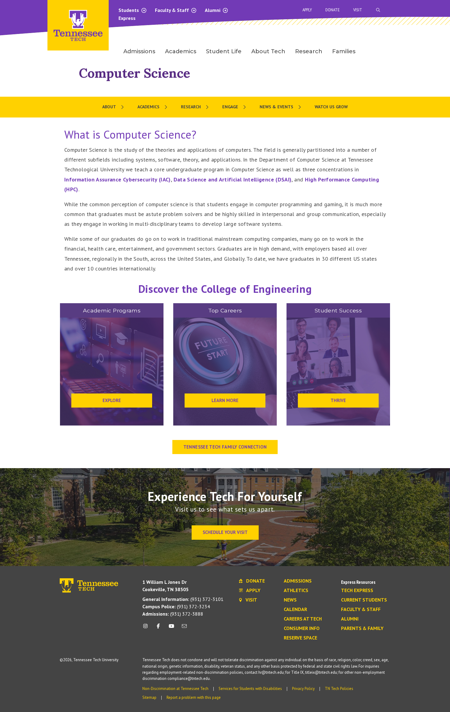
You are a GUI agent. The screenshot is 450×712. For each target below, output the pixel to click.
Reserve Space (300, 638)
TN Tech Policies (339, 688)
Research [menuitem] (308, 51)
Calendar (295, 609)
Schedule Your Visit (225, 532)
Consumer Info (302, 628)
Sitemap (149, 697)
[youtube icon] (171, 628)
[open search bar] (378, 10)
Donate (332, 10)
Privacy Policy (303, 688)
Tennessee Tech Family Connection (225, 447)
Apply (307, 10)
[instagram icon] (147, 628)
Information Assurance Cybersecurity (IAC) (117, 179)
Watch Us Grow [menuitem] (331, 107)
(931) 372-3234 (176, 606)
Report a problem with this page (194, 697)
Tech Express (357, 590)
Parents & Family (362, 628)
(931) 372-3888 (172, 614)
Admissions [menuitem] (139, 51)
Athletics (296, 590)
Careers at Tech (303, 619)
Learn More (225, 400)
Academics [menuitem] (180, 51)
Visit (357, 10)
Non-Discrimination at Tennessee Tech (175, 688)
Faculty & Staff (172, 10)
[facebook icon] (158, 628)
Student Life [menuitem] (224, 51)
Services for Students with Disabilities (250, 688)
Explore (112, 400)
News (290, 600)
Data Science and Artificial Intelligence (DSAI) (233, 179)
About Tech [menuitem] (268, 51)
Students (129, 10)
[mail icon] (184, 628)
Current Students (364, 600)
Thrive (338, 400)
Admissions (298, 581)
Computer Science (134, 73)
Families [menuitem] (343, 51)
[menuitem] (113, 107)
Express (127, 18)
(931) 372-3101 (182, 599)
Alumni (213, 10)
